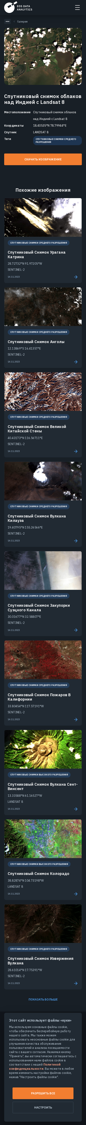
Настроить (43, 1107)
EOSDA (18, 7)
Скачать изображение (43, 159)
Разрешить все (43, 1093)
